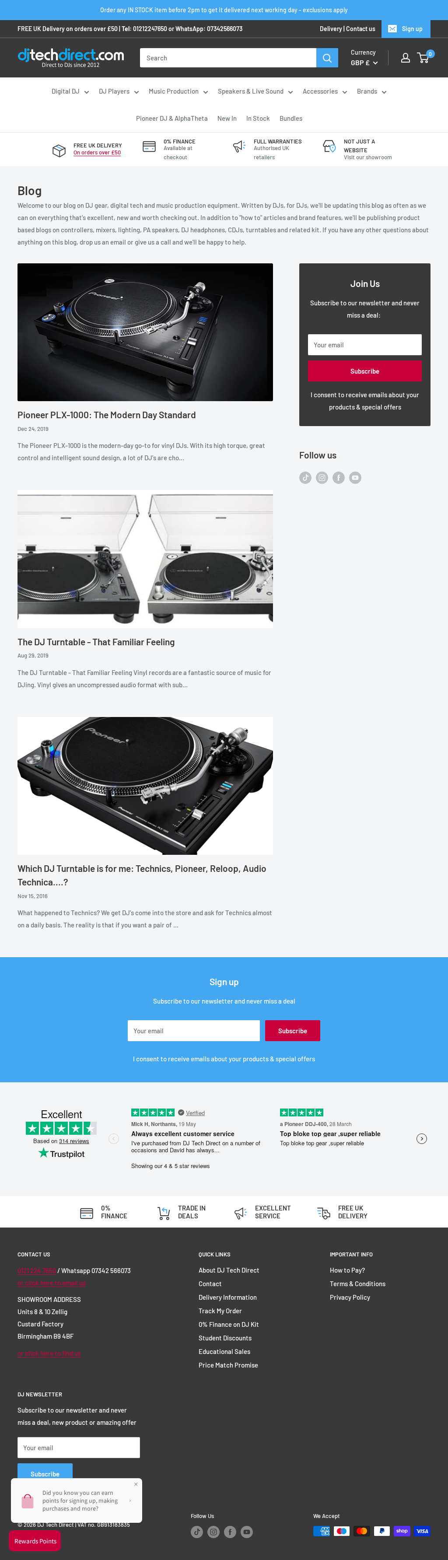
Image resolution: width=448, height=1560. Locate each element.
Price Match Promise (228, 1365)
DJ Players (114, 91)
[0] (423, 57)
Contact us (360, 28)
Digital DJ (66, 91)
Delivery (331, 28)
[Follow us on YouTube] (355, 476)
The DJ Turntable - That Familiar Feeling (96, 641)
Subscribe (364, 371)
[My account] (405, 58)
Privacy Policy (350, 1297)
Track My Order (220, 1311)
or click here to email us (52, 1283)
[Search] (327, 57)
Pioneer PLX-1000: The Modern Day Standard (107, 414)
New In (227, 118)
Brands (367, 91)
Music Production (174, 91)
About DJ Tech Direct (229, 1270)
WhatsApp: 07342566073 (208, 28)
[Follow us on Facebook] (338, 476)
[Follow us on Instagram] (322, 476)
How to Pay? (347, 1270)
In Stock (258, 118)
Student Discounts (225, 1338)
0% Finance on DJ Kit (229, 1324)
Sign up (412, 28)
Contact (210, 1283)
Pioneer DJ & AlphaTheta (172, 118)
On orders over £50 (97, 152)
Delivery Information (228, 1297)
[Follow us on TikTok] (305, 476)
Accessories (320, 91)
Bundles (291, 118)
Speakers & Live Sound (251, 91)
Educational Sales (224, 1351)
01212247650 (150, 28)
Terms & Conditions (357, 1283)
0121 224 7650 (37, 1270)
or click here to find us (49, 1353)
